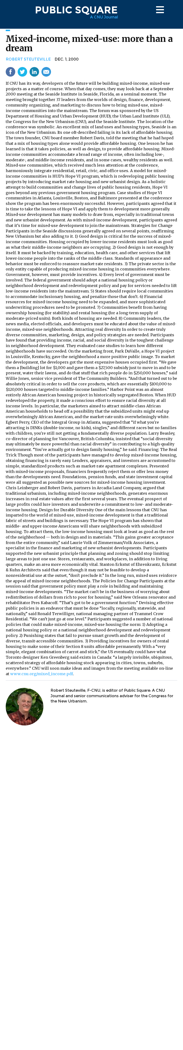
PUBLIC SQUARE (76, 10)
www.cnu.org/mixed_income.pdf (41, 673)
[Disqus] (91, 792)
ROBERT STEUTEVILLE (28, 59)
